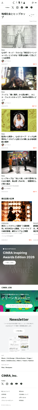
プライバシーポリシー (7, 400)
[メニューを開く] (35, 2)
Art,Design (11, 358)
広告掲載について (23, 394)
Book (3, 360)
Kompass (9, 367)
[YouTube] (26, 7)
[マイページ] (2, 2)
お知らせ (3, 397)
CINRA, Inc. (9, 375)
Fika (2, 367)
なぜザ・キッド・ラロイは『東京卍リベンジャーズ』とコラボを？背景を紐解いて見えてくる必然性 (19, 55)
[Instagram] (17, 7)
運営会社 (21, 391)
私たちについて (5, 391)
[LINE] (31, 7)
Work (19, 360)
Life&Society (11, 360)
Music (3, 358)
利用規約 (21, 400)
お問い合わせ (22, 397)
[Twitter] (13, 7)
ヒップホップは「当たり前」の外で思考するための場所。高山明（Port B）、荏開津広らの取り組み (19, 181)
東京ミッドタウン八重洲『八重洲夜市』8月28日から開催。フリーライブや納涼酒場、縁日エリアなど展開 (16, 228)
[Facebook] (22, 7)
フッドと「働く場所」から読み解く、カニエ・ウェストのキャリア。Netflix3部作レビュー (18, 97)
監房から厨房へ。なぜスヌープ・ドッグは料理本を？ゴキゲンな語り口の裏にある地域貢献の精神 (19, 139)
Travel (24, 360)
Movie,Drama (20, 358)
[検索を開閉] (32, 2)
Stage (29, 358)
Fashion (31, 360)
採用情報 (3, 394)
